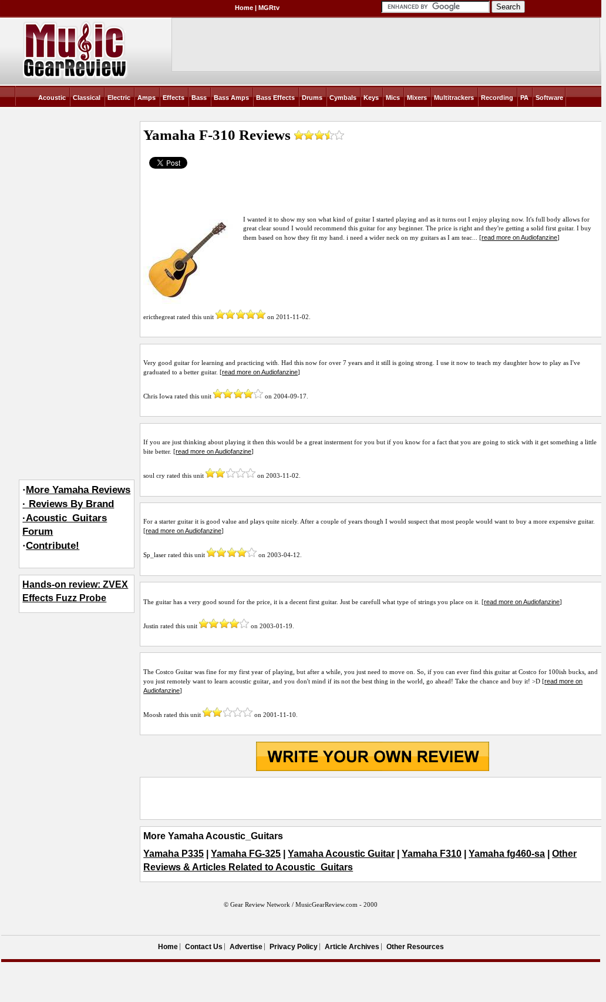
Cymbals (342, 97)
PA (524, 97)
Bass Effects (275, 97)
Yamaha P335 (173, 854)
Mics (393, 97)
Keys (371, 97)
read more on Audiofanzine (519, 237)
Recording (497, 97)
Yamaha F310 (432, 854)
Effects (173, 97)
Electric (118, 97)
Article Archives (352, 946)
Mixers (417, 97)
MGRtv (269, 7)
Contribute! (52, 545)
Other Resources (415, 946)
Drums (312, 97)
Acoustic (52, 97)
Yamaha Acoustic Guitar (341, 854)
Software (549, 97)
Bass (199, 97)
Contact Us (204, 946)
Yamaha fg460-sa (507, 854)
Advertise (246, 946)
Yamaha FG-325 (246, 854)
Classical (86, 97)
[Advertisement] (372, 798)
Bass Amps (231, 97)
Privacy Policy (294, 946)
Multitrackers (454, 97)
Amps (146, 97)
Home (244, 7)
